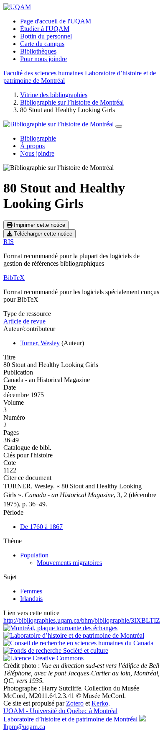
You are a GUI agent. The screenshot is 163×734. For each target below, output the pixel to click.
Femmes (31, 591)
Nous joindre (37, 153)
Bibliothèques (38, 51)
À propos (32, 145)
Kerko (100, 703)
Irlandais (31, 598)
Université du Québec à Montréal (60, 710)
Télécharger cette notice (42, 234)
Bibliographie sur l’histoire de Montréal (72, 102)
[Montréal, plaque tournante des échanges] (60, 627)
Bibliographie (38, 138)
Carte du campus (42, 43)
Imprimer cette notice (38, 225)
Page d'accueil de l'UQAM (55, 21)
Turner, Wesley (40, 342)
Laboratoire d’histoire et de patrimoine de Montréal (70, 719)
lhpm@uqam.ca (24, 726)
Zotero (75, 703)
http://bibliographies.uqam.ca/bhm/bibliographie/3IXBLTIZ (81, 620)
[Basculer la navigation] (118, 126)
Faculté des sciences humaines (43, 73)
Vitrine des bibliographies (53, 94)
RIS (8, 241)
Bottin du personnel (46, 36)
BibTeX (14, 277)
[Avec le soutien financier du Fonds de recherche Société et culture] (55, 650)
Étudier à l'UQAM (44, 28)
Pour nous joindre (43, 58)
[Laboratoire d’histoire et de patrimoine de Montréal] (73, 635)
